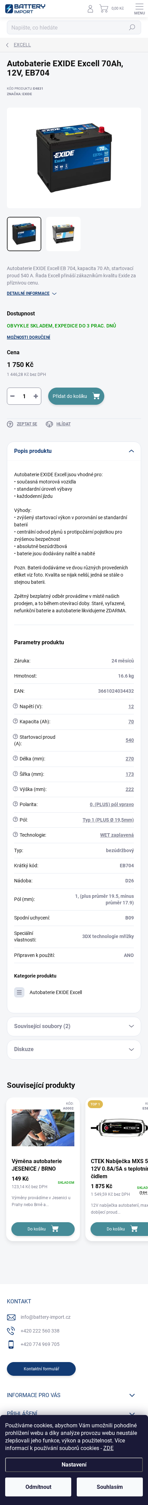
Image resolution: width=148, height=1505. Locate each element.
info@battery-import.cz (46, 1317)
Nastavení (74, 1464)
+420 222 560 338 (40, 1331)
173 (130, 774)
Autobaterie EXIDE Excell (56, 992)
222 (130, 789)
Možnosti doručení (28, 337)
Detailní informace (28, 293)
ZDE (108, 1448)
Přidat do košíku (70, 396)
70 (131, 721)
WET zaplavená (117, 835)
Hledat (132, 27)
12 (131, 706)
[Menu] (139, 8)
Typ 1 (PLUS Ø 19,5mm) (108, 820)
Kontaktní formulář (41, 1369)
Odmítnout (38, 1487)
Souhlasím (110, 1487)
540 (130, 740)
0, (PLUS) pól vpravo (112, 804)
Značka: (19, 94)
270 (130, 758)
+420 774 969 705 (40, 1344)
